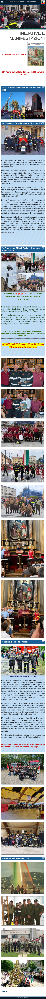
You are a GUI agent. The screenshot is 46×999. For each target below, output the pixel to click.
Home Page (13, 2)
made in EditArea (23, 998)
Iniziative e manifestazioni (28, 2)
